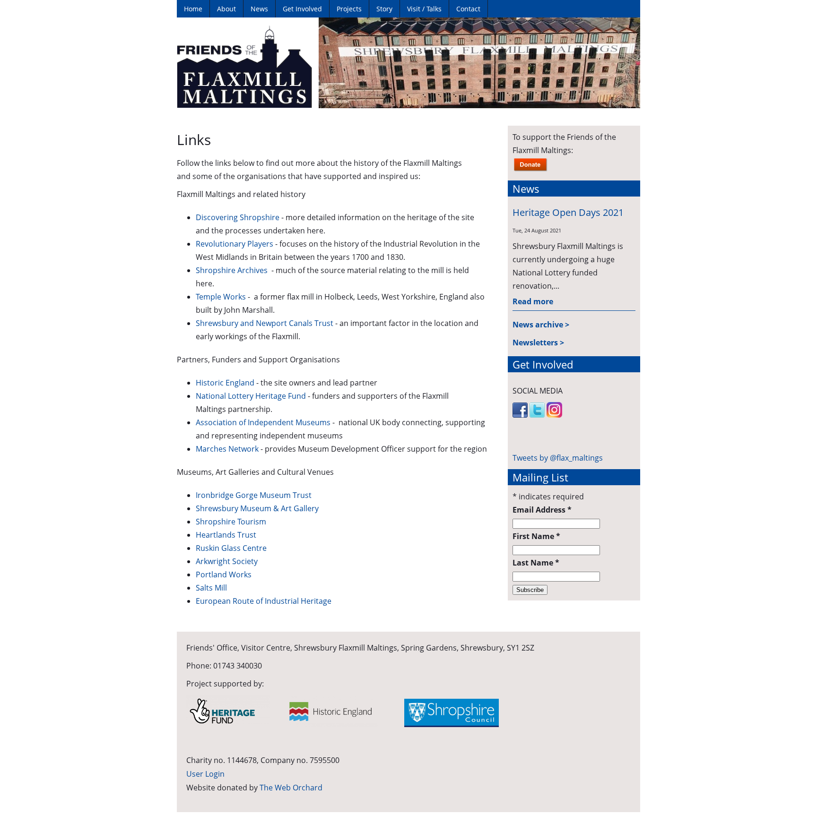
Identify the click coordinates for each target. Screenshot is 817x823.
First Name (536, 536)
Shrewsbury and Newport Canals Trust (264, 323)
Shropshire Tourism (231, 521)
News (259, 8)
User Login (205, 774)
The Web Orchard (291, 787)
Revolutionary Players (234, 244)
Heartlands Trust (226, 535)
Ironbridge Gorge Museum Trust (254, 495)
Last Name (536, 562)
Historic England (225, 382)
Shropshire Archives (232, 270)
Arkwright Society (227, 561)
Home (193, 8)
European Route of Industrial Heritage (263, 601)
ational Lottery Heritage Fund (253, 396)
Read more (533, 301)
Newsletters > (538, 342)
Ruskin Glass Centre (231, 548)
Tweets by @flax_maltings (558, 458)
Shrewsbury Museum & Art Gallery (257, 508)
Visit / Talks (424, 8)
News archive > (541, 324)
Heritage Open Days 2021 (568, 212)
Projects (349, 8)
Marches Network (227, 449)
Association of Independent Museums (263, 422)
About (226, 8)
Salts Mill (211, 588)
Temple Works (221, 296)
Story (384, 8)
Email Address (542, 510)
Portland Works (224, 574)
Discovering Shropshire (237, 217)
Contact (468, 8)
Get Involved (302, 8)
